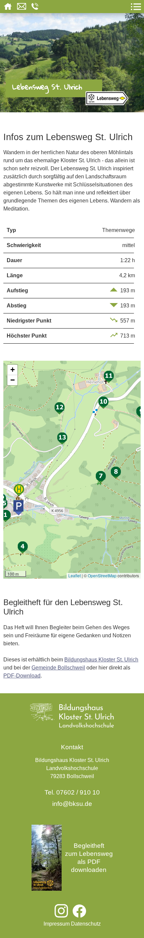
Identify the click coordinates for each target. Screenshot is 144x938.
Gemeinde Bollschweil (58, 667)
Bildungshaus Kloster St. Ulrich (101, 659)
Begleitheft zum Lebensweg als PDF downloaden (89, 857)
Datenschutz (86, 924)
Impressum (57, 924)
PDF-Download (22, 676)
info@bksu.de (72, 803)
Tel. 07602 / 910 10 (72, 792)
